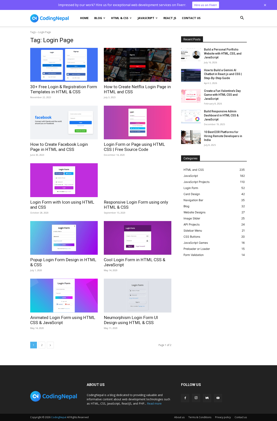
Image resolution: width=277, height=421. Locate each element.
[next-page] (50, 345)
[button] (242, 18)
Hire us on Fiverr (205, 5)
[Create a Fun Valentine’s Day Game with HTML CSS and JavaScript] (191, 96)
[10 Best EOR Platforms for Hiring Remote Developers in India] (191, 137)
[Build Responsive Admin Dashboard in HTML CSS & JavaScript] (191, 116)
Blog (98, 18)
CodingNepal (58, 417)
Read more (154, 403)
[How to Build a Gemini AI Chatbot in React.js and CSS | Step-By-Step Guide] (191, 75)
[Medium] (207, 398)
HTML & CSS (119, 18)
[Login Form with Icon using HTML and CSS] (64, 180)
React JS (169, 18)
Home (84, 18)
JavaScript (145, 18)
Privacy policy (223, 417)
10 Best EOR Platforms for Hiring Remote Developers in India (223, 136)
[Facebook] (185, 398)
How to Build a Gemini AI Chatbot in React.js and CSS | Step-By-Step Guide (223, 74)
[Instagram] (196, 398)
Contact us (191, 18)
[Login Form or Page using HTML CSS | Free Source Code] (137, 123)
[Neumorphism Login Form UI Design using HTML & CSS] (137, 296)
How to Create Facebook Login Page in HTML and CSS (59, 147)
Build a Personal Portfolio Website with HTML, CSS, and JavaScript (223, 53)
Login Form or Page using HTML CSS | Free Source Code (134, 147)
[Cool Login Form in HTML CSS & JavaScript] (137, 238)
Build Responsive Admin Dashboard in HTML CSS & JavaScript (221, 115)
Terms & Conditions (199, 417)
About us (179, 417)
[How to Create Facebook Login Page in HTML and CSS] (64, 123)
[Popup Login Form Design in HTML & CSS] (64, 238)
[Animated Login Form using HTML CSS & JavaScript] (64, 296)
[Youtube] (218, 398)
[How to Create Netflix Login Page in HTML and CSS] (137, 65)
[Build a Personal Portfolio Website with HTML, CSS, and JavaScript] (191, 54)
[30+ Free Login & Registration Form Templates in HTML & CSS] (64, 65)
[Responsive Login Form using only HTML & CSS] (137, 180)
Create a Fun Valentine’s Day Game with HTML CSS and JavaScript (222, 94)
